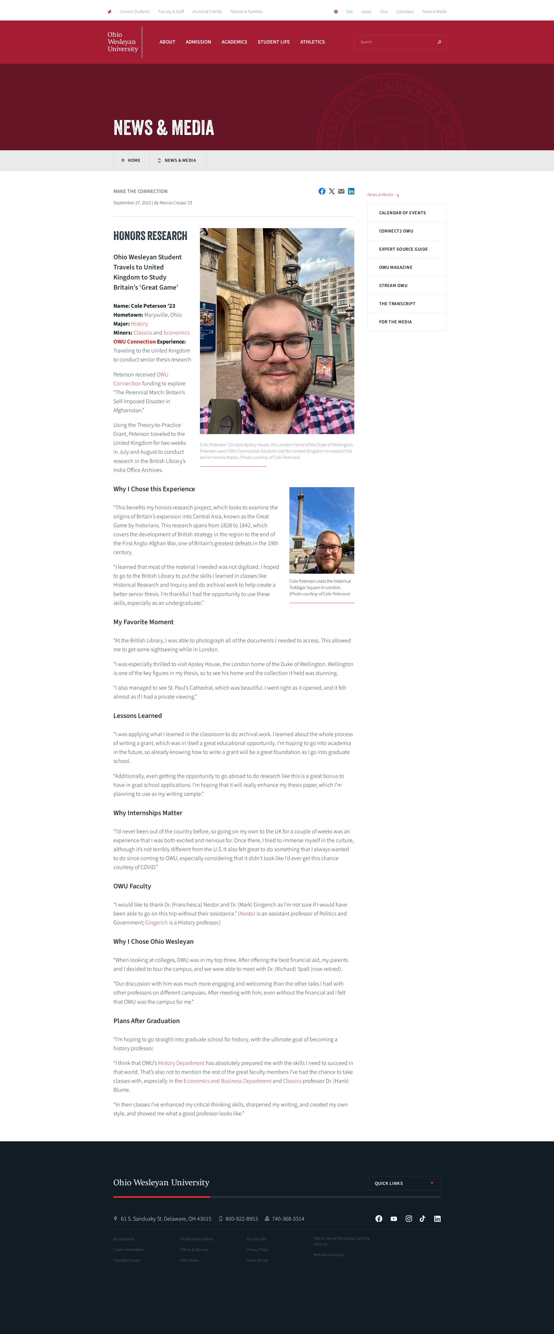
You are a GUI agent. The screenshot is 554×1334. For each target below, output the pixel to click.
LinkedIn (437, 1218)
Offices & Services (194, 1250)
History (139, 324)
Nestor (247, 914)
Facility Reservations (196, 1239)
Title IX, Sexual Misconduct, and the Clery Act (341, 1241)
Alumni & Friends (207, 12)
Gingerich (156, 923)
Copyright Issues (126, 1260)
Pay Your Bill (256, 1239)
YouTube (393, 1218)
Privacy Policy (258, 1250)
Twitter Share (332, 191)
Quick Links (389, 1183)
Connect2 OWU (396, 231)
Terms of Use (257, 1260)
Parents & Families (246, 12)
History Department (181, 1063)
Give (384, 12)
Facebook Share (322, 191)
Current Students (135, 12)
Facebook (378, 1218)
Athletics (312, 42)
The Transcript (397, 304)
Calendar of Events (402, 213)
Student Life (274, 42)
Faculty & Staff (171, 12)
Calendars (405, 12)
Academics (234, 42)
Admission (198, 42)
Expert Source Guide (403, 249)
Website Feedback (328, 1255)
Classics (143, 333)
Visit (349, 12)
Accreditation (123, 1239)
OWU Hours (189, 1260)
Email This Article (341, 191)
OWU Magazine (396, 267)
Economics (177, 333)
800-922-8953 (242, 1219)
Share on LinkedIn (351, 191)
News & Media (434, 12)
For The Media (395, 322)
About (167, 42)
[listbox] (405, 1183)
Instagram (408, 1218)
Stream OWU (393, 285)
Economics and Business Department (228, 1081)
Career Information (128, 1250)
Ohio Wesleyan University (125, 48)
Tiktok (422, 1218)
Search (439, 42)
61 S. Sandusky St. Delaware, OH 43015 (166, 1219)
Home (134, 160)
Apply (367, 12)
